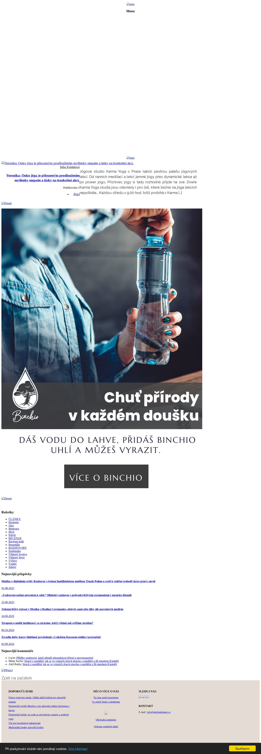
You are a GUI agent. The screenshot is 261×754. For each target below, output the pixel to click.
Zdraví (12, 567)
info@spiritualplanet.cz (158, 712)
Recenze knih (16, 541)
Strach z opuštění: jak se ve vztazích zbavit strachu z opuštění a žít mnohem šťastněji (71, 661)
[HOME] (130, 4)
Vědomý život (17, 557)
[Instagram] (147, 697)
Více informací (78, 748)
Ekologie (14, 522)
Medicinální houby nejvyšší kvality (26, 727)
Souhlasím (242, 748)
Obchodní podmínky (106, 719)
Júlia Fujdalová (70, 167)
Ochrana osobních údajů (106, 726)
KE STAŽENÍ (133, 52)
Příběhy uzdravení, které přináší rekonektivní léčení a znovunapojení (54, 657)
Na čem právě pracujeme (106, 697)
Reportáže (14, 544)
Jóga (76, 194)
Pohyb (12, 535)
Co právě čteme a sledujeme (106, 702)
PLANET (133, 28)
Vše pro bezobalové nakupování (24, 723)
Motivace (14, 528)
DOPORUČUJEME (133, 47)
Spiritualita (15, 551)
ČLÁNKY (133, 33)
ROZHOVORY (133, 38)
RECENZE (133, 42)
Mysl (11, 531)
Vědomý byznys (18, 554)
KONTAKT (133, 57)
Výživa (13, 560)
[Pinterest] (143, 697)
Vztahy (13, 563)
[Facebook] (140, 697)
